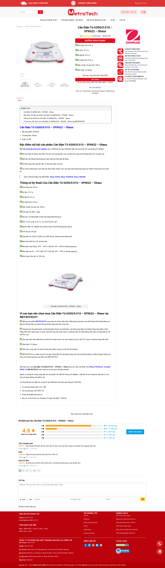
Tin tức (112, 20)
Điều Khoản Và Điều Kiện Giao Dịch (127, 529)
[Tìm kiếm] (40, 12)
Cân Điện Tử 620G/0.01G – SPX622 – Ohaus (46, 127)
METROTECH (41, 321)
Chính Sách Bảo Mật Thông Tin (125, 533)
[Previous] (23, 52)
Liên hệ (122, 20)
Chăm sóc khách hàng (90, 522)
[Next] (66, 52)
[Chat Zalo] (160, 551)
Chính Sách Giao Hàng (123, 515)
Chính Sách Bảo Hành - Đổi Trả (125, 522)
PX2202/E (99, 367)
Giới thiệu (87, 519)
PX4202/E (69, 177)
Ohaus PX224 (55, 177)
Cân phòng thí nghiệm (98, 91)
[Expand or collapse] (109, 108)
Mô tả (20, 100)
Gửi (142, 499)
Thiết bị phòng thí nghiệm (33, 26)
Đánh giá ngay (135, 432)
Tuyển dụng (87, 529)
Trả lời (20, 449)
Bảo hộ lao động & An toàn (96, 20)
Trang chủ (19, 26)
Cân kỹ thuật (87, 91)
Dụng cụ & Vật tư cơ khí (48, 20)
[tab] (20, 100)
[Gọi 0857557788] (160, 544)
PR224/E (82, 177)
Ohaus (76, 177)
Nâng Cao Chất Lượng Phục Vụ (125, 519)
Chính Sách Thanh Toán (123, 526)
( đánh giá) (96, 36)
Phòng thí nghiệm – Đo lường (71, 20)
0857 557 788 (96, 82)
